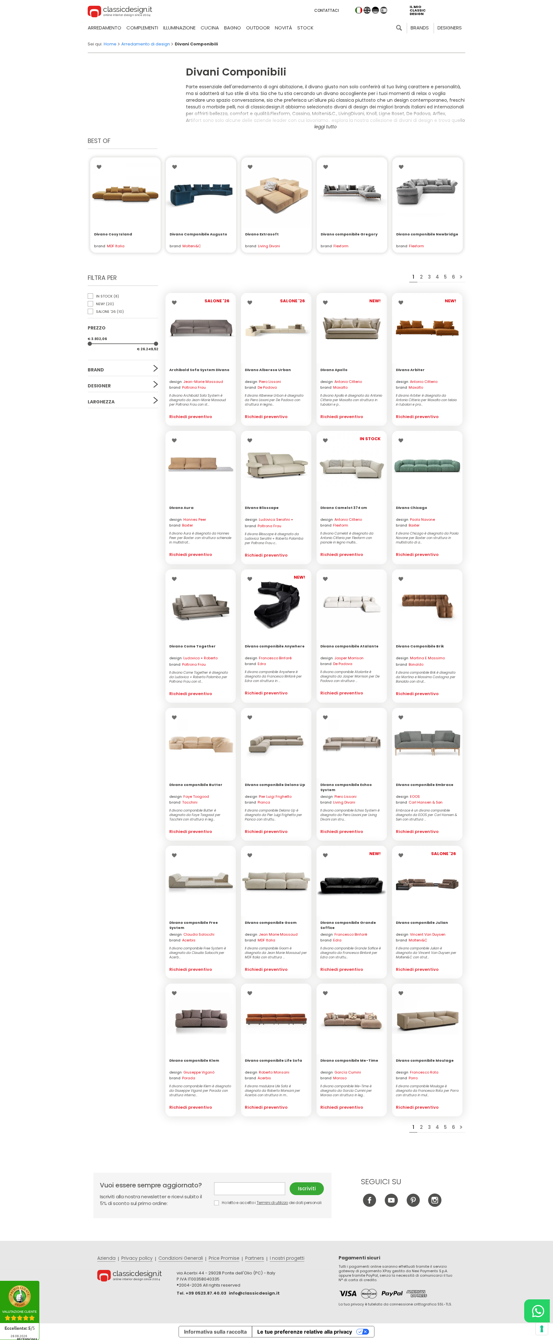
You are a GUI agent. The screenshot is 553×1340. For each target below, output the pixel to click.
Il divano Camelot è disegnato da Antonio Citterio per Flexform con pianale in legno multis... (346, 538)
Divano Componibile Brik (420, 646)
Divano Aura (181, 507)
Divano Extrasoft (262, 234)
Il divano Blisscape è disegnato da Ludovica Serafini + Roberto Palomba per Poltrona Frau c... (274, 538)
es (383, 10)
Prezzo (97, 328)
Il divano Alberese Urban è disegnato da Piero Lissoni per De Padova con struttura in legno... (274, 400)
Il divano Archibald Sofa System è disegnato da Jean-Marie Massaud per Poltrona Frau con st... (197, 400)
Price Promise (224, 1258)
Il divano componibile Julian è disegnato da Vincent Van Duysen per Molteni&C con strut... (426, 953)
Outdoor (258, 27)
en (367, 10)
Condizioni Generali (180, 1258)
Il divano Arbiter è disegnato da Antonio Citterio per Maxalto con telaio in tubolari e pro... (426, 400)
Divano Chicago (411, 507)
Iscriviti (307, 1188)
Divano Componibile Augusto (198, 234)
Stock (305, 27)
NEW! (104, 303)
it (358, 10)
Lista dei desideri (101, 167)
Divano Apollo (334, 369)
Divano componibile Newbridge (427, 234)
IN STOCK (107, 296)
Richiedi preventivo (190, 417)
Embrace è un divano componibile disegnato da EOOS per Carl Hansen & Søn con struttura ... (426, 815)
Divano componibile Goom (271, 922)
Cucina (210, 27)
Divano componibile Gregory (349, 234)
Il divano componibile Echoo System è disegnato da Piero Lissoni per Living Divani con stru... (350, 815)
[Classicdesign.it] (120, 12)
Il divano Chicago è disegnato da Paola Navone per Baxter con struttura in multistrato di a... (427, 538)
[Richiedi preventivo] (125, 192)
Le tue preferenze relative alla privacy (304, 1331)
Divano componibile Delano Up (275, 784)
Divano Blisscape (262, 507)
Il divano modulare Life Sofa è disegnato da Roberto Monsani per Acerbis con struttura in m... (272, 1091)
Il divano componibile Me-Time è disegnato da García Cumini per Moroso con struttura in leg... (346, 1091)
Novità (283, 27)
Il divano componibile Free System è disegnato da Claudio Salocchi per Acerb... (197, 953)
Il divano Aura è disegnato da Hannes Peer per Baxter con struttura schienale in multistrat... (200, 538)
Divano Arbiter (410, 369)
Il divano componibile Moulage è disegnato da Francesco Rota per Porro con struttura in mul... (427, 1091)
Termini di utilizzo (272, 1202)
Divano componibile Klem (194, 1060)
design (196, 381)
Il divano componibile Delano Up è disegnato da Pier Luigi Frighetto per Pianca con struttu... (273, 815)
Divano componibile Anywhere (275, 646)
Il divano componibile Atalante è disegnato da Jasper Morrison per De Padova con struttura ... (350, 676)
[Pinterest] (413, 1205)
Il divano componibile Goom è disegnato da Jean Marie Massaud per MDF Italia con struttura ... (276, 953)
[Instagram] (434, 1205)
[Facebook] (369, 1205)
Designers (449, 27)
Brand (96, 370)
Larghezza (101, 402)
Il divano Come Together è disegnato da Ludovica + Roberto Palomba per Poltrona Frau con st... (198, 677)
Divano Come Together (192, 646)
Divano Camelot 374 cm (343, 507)
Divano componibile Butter (195, 784)
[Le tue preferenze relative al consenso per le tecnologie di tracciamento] (542, 1329)
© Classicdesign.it (137, 1276)
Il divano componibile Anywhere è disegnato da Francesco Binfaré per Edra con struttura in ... (273, 676)
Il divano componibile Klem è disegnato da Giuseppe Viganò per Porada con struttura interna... (200, 1091)
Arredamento (104, 27)
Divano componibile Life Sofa (273, 1060)
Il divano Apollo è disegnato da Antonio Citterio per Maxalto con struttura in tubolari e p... (351, 400)
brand (187, 387)
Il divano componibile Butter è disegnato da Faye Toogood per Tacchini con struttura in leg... (194, 815)
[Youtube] (391, 1205)
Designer (99, 386)
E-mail (252, 1188)
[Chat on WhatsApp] (537, 1310)
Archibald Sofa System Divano (199, 369)
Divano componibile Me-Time (349, 1060)
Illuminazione (179, 27)
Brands (420, 27)
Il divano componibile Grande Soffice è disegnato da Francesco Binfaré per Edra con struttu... (350, 953)
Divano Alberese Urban (268, 369)
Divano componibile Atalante (349, 646)
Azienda (106, 1258)
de (375, 10)
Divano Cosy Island (113, 234)
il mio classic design (418, 10)
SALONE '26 (109, 311)
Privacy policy (137, 1258)
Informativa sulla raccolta (215, 1331)
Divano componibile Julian (422, 922)
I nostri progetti (287, 1258)
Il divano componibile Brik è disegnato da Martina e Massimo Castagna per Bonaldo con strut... (425, 677)
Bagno (232, 27)
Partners (254, 1258)
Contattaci (326, 10)
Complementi (142, 27)
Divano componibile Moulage (425, 1060)
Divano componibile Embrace (424, 784)
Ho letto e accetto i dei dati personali (271, 1202)
